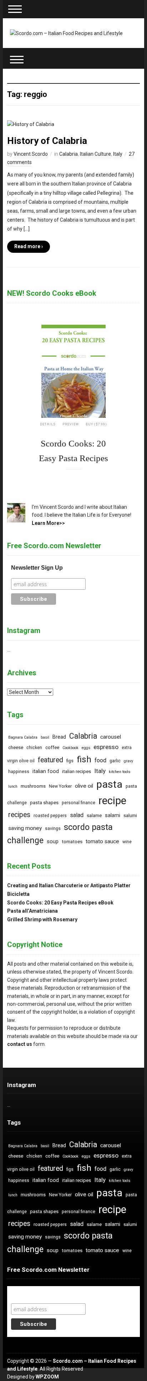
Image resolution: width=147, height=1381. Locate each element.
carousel (110, 737)
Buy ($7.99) (96, 424)
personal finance (78, 802)
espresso (105, 746)
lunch (12, 786)
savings (53, 828)
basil (45, 737)
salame (94, 815)
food (100, 760)
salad (76, 815)
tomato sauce (102, 841)
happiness (18, 771)
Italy (117, 154)
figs (70, 760)
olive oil (84, 786)
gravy (128, 761)
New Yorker (60, 786)
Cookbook (70, 747)
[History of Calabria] (30, 124)
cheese (15, 747)
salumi (130, 815)
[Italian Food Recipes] (66, 33)
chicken (34, 747)
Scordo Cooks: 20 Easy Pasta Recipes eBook (60, 903)
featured (50, 760)
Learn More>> (48, 523)
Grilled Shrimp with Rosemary (42, 919)
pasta (109, 784)
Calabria (68, 154)
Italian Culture (95, 154)
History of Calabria (47, 140)
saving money (25, 828)
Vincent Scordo (31, 154)
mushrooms (33, 786)
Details (48, 424)
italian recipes (76, 771)
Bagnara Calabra (22, 737)
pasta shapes (44, 802)
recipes (19, 815)
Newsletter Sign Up (37, 568)
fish (84, 759)
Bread (59, 737)
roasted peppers (50, 815)
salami (112, 815)
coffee (52, 747)
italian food (45, 771)
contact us (19, 1044)
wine (127, 841)
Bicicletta (18, 894)
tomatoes (72, 841)
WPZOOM (47, 1377)
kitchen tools (119, 771)
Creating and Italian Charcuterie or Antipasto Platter (69, 885)
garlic (115, 760)
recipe (112, 801)
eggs (86, 747)
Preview (70, 424)
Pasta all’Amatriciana (32, 911)
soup (53, 842)
